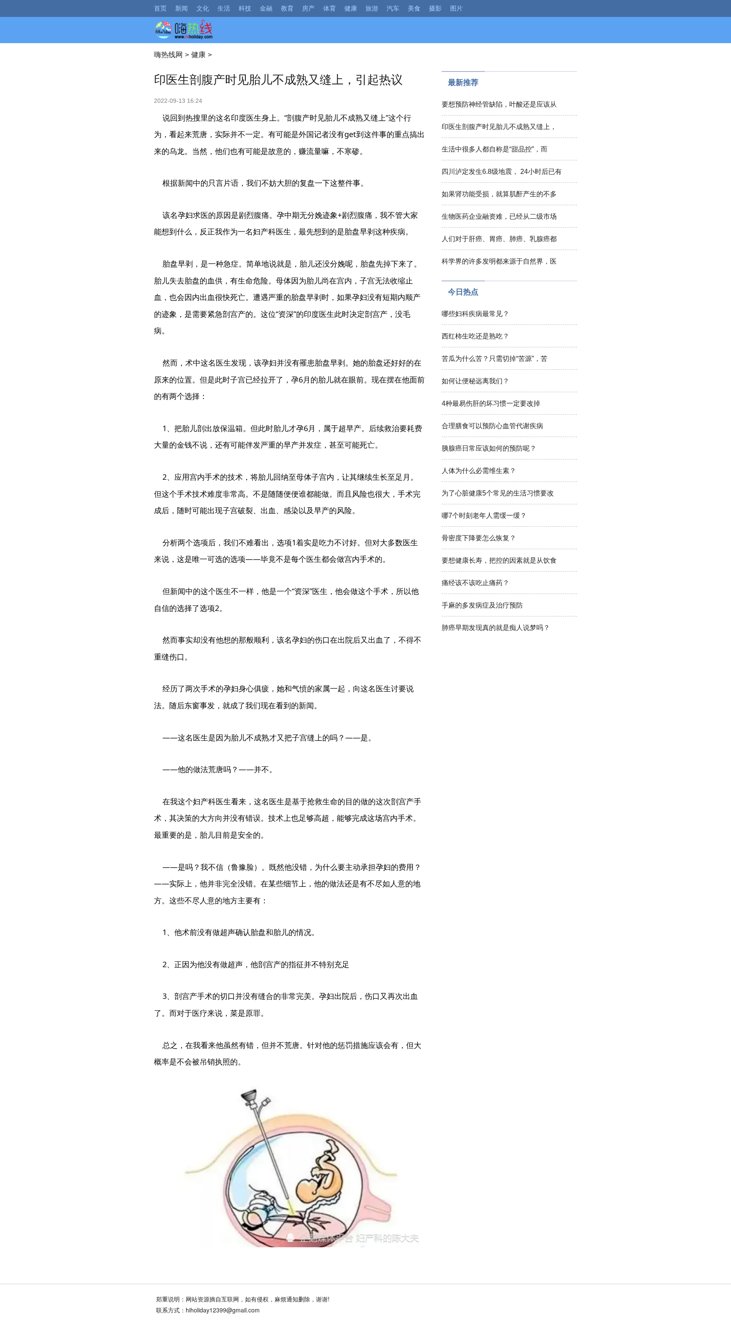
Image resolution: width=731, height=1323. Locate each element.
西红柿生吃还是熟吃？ (475, 336)
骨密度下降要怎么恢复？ (479, 538)
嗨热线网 (168, 55)
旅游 (372, 8)
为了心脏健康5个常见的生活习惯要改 (498, 493)
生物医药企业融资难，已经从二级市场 (499, 216)
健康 (350, 8)
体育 (329, 8)
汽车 (393, 8)
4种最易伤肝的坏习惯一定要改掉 (491, 403)
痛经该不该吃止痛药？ (475, 582)
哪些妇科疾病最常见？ (475, 313)
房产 (308, 8)
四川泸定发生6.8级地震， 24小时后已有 (502, 171)
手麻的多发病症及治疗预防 (482, 605)
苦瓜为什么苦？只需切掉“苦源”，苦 (494, 358)
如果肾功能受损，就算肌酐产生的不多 (499, 194)
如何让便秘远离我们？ (475, 381)
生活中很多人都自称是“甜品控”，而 (494, 149)
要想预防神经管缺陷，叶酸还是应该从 (499, 104)
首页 (160, 8)
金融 (266, 8)
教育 (287, 8)
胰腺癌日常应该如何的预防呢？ (489, 448)
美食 (414, 8)
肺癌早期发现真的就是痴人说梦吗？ (496, 627)
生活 (223, 8)
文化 (202, 8)
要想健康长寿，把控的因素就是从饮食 (499, 560)
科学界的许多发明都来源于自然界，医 (499, 261)
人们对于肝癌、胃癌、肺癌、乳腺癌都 (499, 238)
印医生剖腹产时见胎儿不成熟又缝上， (499, 126)
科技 (245, 8)
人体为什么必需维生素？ (479, 470)
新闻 (181, 8)
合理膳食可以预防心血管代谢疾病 (492, 425)
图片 (456, 8)
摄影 (435, 8)
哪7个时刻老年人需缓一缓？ (484, 515)
